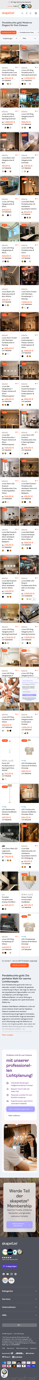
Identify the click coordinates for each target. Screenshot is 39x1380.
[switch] (4, 1376)
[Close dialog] (38, 678)
